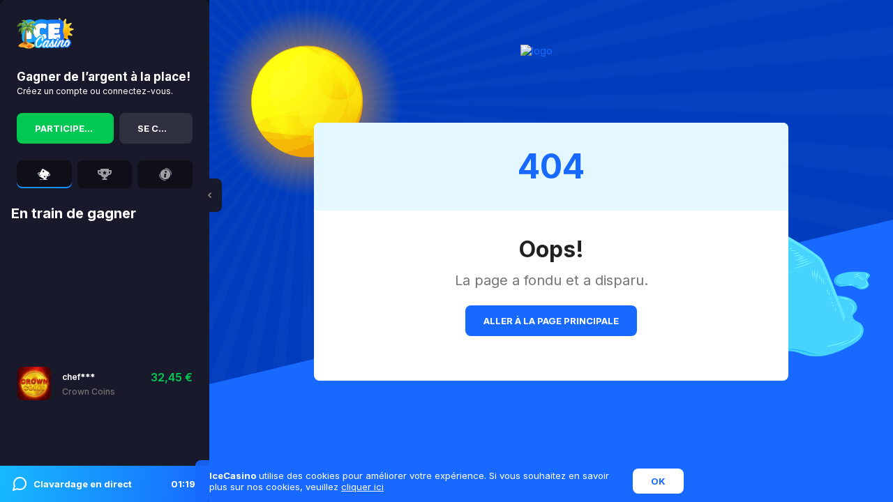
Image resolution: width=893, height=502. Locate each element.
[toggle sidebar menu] (209, 195)
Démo (118, 383)
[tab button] (44, 174)
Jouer (76, 383)
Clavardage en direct (114, 483)
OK (658, 481)
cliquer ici (362, 486)
